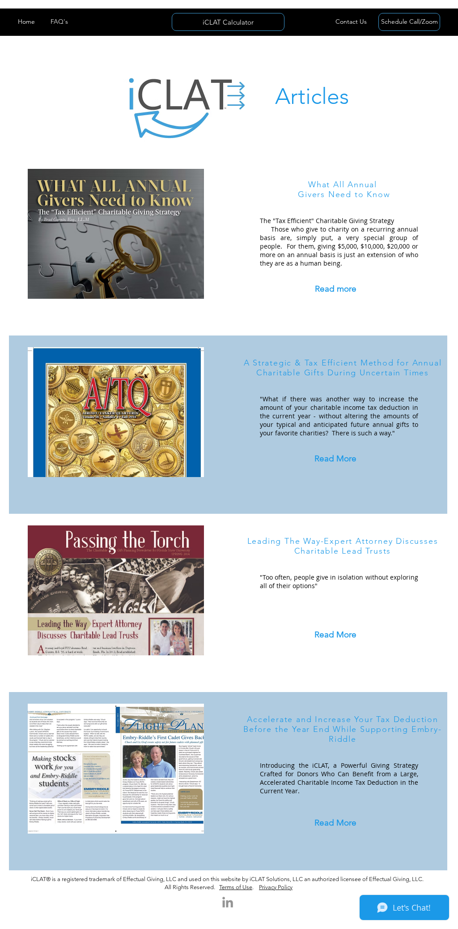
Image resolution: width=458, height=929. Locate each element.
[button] (350, 22)
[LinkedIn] (227, 902)
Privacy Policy (276, 887)
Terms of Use (235, 887)
